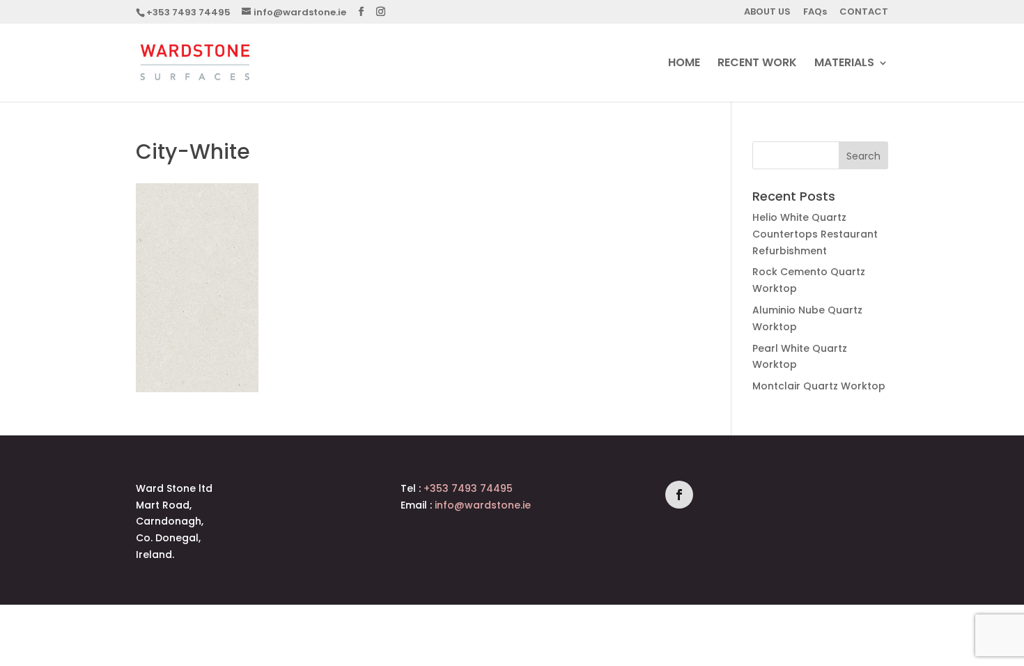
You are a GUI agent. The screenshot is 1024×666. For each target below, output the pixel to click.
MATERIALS (844, 64)
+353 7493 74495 (188, 12)
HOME (684, 64)
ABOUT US (767, 12)
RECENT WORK (757, 64)
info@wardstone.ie (483, 505)
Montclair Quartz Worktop (818, 386)
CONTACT (863, 12)
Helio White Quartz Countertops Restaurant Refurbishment (815, 234)
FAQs (815, 12)
